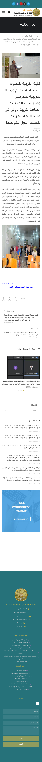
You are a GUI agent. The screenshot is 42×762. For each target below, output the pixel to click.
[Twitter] (28, 4)
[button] (23, 390)
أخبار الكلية (28, 36)
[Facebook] (15, 299)
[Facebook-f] (17, 4)
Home (38, 36)
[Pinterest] (3, 299)
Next (21, 738)
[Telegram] (13, 4)
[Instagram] (24, 4)
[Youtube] (21, 4)
